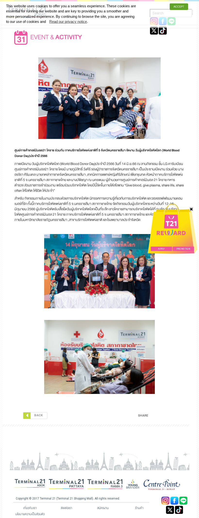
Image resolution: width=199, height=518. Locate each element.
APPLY (161, 248)
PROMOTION (183, 248)
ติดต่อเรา (66, 508)
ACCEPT (179, 6)
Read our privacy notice (68, 21)
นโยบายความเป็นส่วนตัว (30, 514)
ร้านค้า (139, 508)
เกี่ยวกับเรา (30, 508)
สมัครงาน (103, 508)
